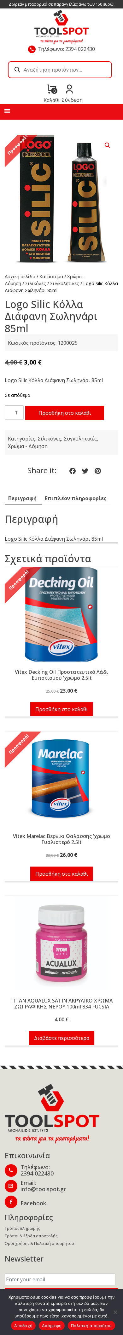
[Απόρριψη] (115, 1312)
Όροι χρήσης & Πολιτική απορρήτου (39, 1243)
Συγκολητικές (64, 283)
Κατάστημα (51, 276)
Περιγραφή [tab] (22, 498)
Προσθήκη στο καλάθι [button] (61, 709)
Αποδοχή (23, 1325)
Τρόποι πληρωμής (22, 1228)
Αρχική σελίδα (20, 276)
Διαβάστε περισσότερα (61, 1038)
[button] (107, 145)
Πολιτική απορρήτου (91, 1325)
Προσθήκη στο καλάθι (64, 412)
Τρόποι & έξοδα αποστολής (31, 1236)
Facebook (33, 1203)
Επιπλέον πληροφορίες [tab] (76, 498)
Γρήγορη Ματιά (61, 617)
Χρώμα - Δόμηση (28, 446)
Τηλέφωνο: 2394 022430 (66, 49)
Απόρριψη (52, 1325)
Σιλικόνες (35, 283)
